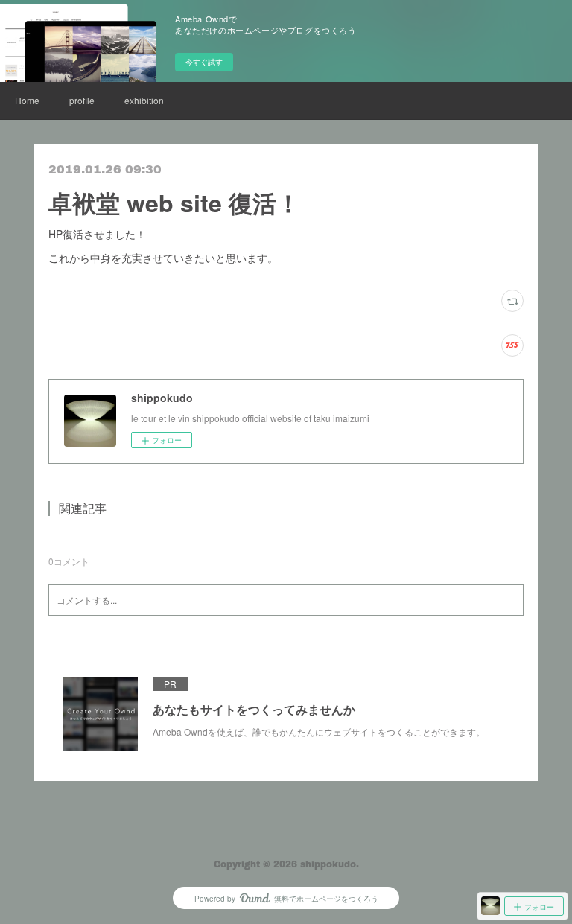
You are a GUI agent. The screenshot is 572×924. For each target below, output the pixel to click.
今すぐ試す (204, 62)
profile (82, 100)
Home (27, 100)
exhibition (144, 100)
